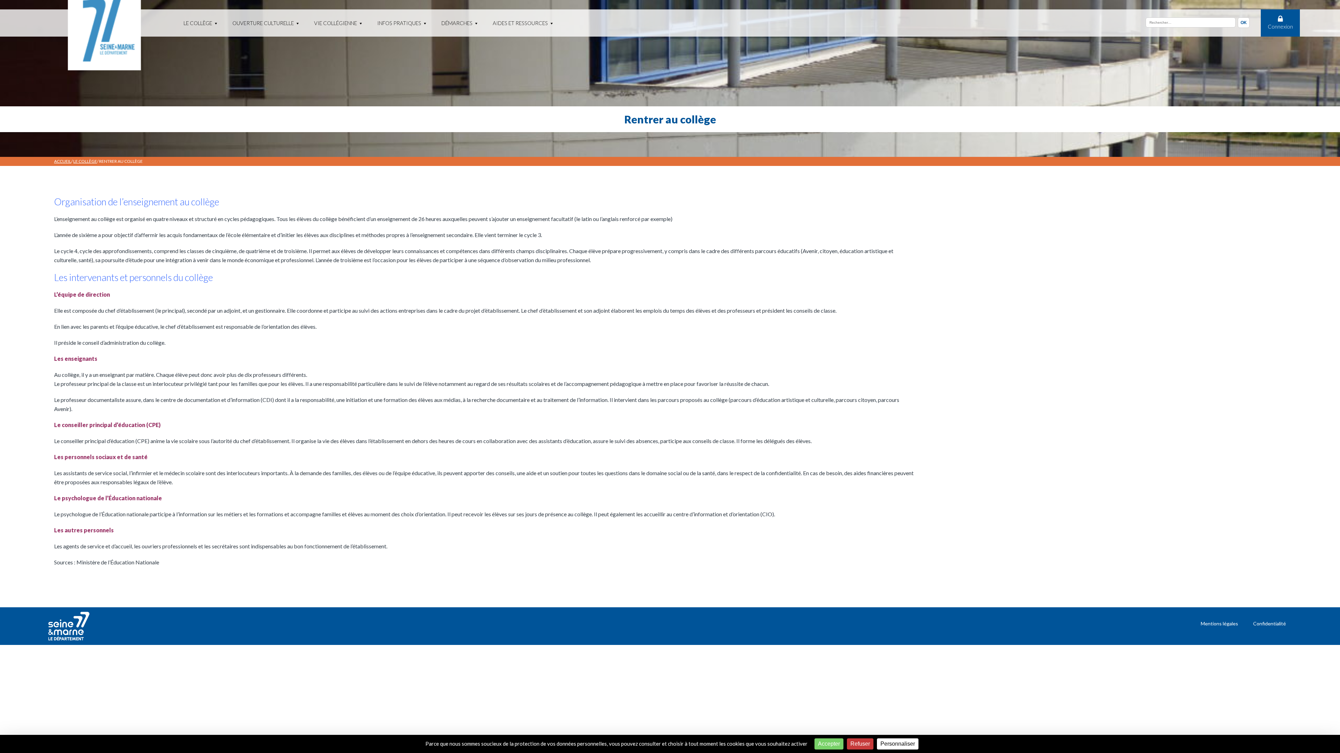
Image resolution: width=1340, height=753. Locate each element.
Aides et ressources (520, 23)
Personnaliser (897, 744)
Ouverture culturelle (263, 23)
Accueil (62, 161)
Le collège (198, 23)
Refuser (860, 744)
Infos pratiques (399, 23)
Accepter (829, 744)
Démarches (456, 23)
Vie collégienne (335, 23)
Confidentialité (1269, 623)
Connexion (1280, 26)
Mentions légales (1219, 623)
